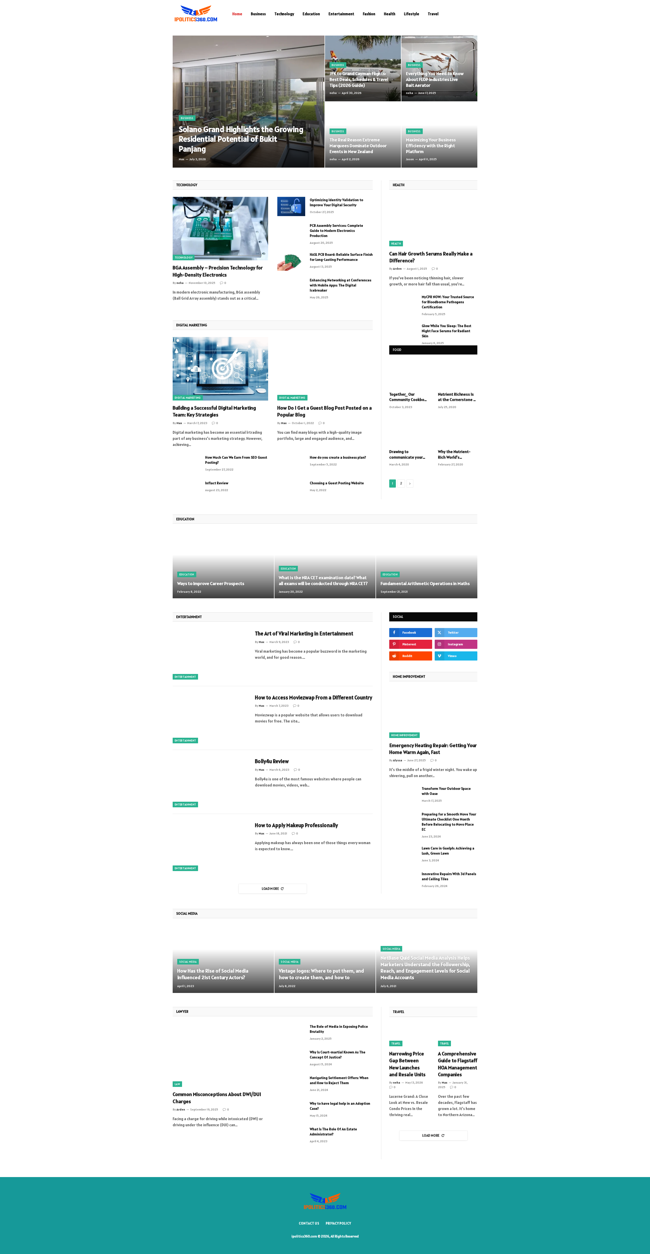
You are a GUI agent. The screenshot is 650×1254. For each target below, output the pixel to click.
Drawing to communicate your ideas (406, 454)
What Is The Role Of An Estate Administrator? (333, 1131)
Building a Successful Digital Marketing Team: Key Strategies (214, 411)
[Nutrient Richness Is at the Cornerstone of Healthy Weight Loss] (458, 374)
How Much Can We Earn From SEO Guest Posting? (236, 460)
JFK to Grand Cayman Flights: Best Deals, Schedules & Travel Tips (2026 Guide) (359, 79)
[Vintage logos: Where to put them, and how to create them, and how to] (325, 959)
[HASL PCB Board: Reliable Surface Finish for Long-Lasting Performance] (291, 261)
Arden (397, 268)
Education (311, 13)
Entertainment (341, 13)
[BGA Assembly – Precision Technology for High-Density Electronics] (220, 229)
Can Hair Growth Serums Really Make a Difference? (431, 257)
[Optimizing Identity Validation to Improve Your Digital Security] (291, 206)
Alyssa (397, 760)
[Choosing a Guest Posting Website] (291, 489)
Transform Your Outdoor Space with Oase (446, 791)
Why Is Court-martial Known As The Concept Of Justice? (337, 1054)
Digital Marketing (188, 397)
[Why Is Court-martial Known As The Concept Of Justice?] (291, 1058)
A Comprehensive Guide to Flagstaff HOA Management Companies (457, 1064)
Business (258, 13)
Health (389, 13)
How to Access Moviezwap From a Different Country (313, 697)
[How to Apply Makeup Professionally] (211, 846)
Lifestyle (411, 13)
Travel (433, 13)
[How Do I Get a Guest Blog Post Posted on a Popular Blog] (325, 369)
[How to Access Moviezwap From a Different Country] (211, 718)
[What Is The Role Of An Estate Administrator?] (291, 1135)
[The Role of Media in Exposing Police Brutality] (291, 1033)
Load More (270, 889)
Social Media (188, 961)
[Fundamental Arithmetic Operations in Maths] (426, 564)
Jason (410, 159)
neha (333, 93)
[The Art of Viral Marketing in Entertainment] (211, 654)
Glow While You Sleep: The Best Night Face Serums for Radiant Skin (446, 331)
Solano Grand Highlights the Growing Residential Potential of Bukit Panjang (241, 139)
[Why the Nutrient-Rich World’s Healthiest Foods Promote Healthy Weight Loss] (458, 432)
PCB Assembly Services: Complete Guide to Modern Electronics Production (336, 230)
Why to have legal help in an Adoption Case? (340, 1106)
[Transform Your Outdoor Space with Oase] (403, 795)
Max (181, 159)
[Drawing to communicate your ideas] (409, 432)
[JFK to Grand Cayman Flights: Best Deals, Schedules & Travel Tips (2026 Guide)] (363, 68)
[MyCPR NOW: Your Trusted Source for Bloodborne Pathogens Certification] (403, 303)
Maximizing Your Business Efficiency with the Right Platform (431, 145)
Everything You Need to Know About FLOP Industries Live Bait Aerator (435, 79)
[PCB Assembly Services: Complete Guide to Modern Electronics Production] (291, 232)
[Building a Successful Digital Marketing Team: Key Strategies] (220, 369)
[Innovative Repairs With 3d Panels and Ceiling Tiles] (403, 880)
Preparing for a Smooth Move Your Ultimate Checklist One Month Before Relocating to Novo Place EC (449, 822)
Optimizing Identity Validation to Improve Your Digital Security (336, 202)
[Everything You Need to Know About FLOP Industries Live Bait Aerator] (439, 68)
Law (177, 1084)
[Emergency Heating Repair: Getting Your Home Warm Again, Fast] (433, 713)
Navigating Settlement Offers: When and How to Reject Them (339, 1080)
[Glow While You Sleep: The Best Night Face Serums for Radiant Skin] (403, 332)
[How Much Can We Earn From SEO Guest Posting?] (187, 464)
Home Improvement (404, 735)
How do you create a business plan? (338, 457)
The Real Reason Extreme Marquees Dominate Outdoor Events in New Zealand (358, 145)
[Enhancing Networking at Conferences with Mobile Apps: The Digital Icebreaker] (291, 286)
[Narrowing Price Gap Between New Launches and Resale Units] (409, 1035)
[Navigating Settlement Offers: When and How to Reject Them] (291, 1084)
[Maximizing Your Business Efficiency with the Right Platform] (439, 135)
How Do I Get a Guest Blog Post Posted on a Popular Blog (324, 411)
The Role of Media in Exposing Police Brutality (339, 1029)
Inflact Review (216, 483)
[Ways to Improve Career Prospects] (223, 564)
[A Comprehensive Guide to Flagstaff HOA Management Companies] (458, 1035)
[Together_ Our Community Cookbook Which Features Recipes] (409, 374)
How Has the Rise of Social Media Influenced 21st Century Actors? (212, 974)
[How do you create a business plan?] (291, 464)
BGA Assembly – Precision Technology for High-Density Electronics (218, 271)
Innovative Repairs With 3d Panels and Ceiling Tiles (449, 876)
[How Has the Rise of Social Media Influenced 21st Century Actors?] (223, 959)
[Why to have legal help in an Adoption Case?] (291, 1110)
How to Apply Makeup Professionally (296, 825)
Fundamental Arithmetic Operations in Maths (425, 583)
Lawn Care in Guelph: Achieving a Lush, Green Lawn (448, 851)
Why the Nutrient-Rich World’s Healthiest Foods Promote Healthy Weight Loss (454, 454)
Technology (284, 13)
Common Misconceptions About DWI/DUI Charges (217, 1097)
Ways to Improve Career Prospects (210, 583)
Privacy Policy (338, 1223)
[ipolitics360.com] (196, 14)
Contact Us (309, 1223)
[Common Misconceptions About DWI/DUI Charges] (220, 1055)
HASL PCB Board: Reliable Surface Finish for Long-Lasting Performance (341, 257)
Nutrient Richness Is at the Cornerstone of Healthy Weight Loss (457, 397)
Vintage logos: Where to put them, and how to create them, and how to (321, 974)
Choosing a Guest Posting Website (337, 483)
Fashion (369, 13)
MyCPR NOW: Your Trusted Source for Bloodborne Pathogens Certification (448, 302)
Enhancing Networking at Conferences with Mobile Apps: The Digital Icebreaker (340, 285)
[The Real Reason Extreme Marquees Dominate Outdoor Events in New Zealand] (363, 135)
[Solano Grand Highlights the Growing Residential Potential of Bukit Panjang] (248, 102)
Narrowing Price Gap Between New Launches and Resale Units (407, 1064)
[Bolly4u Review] (211, 782)
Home (237, 13)
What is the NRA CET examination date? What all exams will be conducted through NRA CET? (323, 580)
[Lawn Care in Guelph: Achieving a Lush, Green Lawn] (403, 854)
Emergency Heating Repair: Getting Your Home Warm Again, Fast (433, 748)
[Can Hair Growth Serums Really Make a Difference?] (433, 221)
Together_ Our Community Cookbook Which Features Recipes (409, 397)
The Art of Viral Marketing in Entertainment (304, 633)
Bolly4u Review (272, 761)
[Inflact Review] (187, 489)
